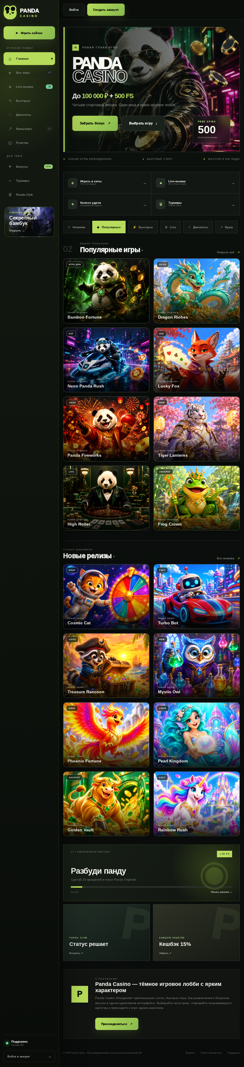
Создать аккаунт (106, 9)
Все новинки (228, 558)
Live (170, 227)
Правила (190, 1052)
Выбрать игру (143, 123)
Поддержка (234, 1052)
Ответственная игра (211, 1052)
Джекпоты (198, 227)
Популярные (109, 227)
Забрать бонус (95, 123)
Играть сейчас (29, 33)
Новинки (76, 227)
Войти (74, 9)
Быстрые (143, 227)
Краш (226, 227)
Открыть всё (228, 252)
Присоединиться (116, 1024)
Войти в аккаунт (29, 1056)
